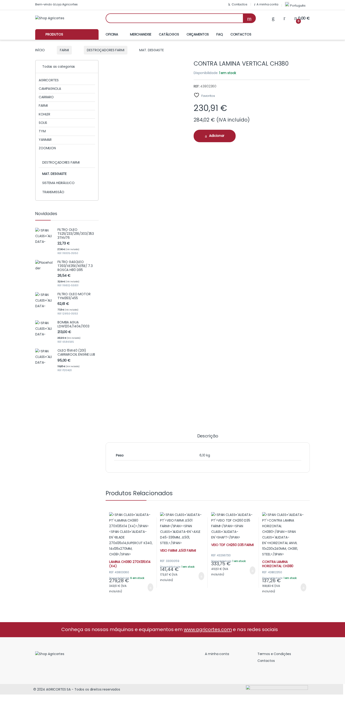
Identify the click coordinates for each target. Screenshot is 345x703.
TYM (42, 131)
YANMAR (45, 139)
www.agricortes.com (208, 629)
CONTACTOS (240, 34)
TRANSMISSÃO (53, 192)
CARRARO (46, 97)
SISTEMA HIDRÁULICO (58, 183)
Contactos (239, 4)
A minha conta (267, 4)
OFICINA (112, 34)
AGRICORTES (49, 80)
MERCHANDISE (140, 34)
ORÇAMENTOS (198, 34)
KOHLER (44, 114)
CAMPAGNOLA (50, 88)
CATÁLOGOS (169, 34)
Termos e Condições (274, 654)
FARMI (64, 50)
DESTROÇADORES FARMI (105, 50)
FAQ (219, 34)
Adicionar (216, 135)
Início (40, 50)
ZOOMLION (47, 148)
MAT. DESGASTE (54, 173)
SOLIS (43, 122)
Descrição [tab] (207, 436)
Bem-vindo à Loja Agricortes (56, 4)
